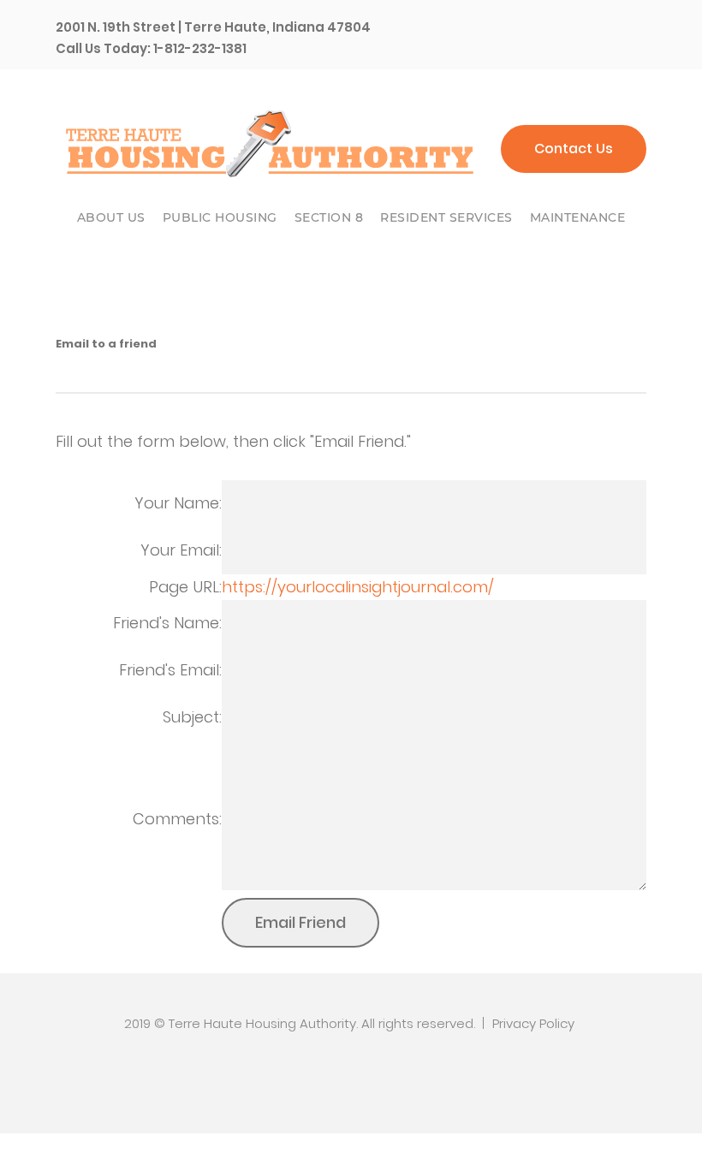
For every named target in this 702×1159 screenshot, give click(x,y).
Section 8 (329, 217)
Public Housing (220, 217)
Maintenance (578, 217)
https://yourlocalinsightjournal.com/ (358, 586)
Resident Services (446, 217)
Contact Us (573, 148)
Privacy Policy (533, 1023)
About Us (111, 217)
